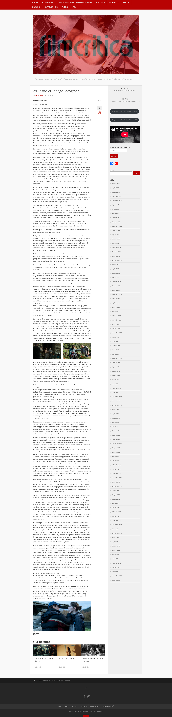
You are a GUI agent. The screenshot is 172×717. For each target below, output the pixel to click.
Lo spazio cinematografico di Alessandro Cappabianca (75, 2)
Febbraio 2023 (116, 282)
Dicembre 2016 (116, 435)
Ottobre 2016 (116, 439)
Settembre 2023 (117, 260)
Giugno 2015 (116, 495)
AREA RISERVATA (94, 706)
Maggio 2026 (116, 192)
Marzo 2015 (115, 507)
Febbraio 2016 (116, 465)
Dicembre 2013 (116, 571)
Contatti (84, 706)
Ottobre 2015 (116, 482)
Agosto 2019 (115, 337)
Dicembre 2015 (116, 473)
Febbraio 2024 (116, 247)
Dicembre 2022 (116, 290)
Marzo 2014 (115, 559)
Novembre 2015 (117, 478)
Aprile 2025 (115, 213)
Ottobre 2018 (116, 362)
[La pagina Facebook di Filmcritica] (84, 696)
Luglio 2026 (115, 188)
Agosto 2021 (115, 324)
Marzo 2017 (115, 426)
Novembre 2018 (117, 358)
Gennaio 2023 (116, 286)
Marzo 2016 (115, 461)
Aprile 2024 (115, 243)
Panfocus (65, 7)
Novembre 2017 (117, 397)
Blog (66, 706)
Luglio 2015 (115, 490)
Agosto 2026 (115, 183)
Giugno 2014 (116, 546)
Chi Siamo (74, 706)
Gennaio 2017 (116, 431)
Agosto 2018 (115, 367)
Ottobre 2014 (116, 529)
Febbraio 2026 (116, 196)
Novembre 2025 (117, 200)
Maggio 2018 (116, 375)
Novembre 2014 (117, 525)
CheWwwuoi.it (99, 711)
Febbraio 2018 (116, 388)
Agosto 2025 (115, 205)
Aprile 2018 (115, 380)
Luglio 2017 (115, 414)
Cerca (112, 170)
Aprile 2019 (115, 350)
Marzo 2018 (115, 384)
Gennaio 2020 (116, 328)
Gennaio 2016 (116, 469)
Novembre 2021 (117, 320)
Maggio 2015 (116, 499)
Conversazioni (36, 7)
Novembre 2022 (117, 294)
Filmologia (126, 2)
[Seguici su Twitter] (88, 696)
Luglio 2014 (115, 542)
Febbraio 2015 (116, 512)
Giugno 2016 (116, 448)
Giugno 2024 (116, 239)
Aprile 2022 (115, 311)
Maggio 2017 (116, 418)
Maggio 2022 (116, 307)
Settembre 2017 (117, 405)
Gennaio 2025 (116, 222)
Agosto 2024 (115, 235)
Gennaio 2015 (116, 516)
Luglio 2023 (115, 269)
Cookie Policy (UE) (108, 706)
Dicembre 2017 (116, 392)
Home (59, 706)
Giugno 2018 (116, 371)
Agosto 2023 (115, 264)
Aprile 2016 (115, 456)
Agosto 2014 (115, 537)
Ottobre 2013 (116, 580)
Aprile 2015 (115, 503)
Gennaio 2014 (116, 567)
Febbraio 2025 (116, 218)
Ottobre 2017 (116, 401)
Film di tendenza (113, 2)
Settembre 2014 (117, 533)
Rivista (74, 7)
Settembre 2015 (117, 486)
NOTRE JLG (35, 2)
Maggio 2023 (116, 273)
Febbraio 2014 (116, 563)
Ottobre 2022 (116, 299)
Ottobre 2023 (116, 256)
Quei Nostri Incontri (48, 2)
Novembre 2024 (117, 226)
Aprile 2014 (115, 554)
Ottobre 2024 (116, 230)
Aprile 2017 (115, 422)
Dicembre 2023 (116, 252)
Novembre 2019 (117, 333)
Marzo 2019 (115, 354)
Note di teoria (100, 2)
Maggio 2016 (116, 452)
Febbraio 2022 (116, 316)
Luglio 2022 (115, 303)
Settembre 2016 (117, 444)
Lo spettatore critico (51, 7)
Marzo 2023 (115, 277)
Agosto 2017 (115, 409)
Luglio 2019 (115, 341)
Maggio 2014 (116, 550)
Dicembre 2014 (116, 520)
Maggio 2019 (116, 345)
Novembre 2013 (117, 576)
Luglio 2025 (115, 209)
